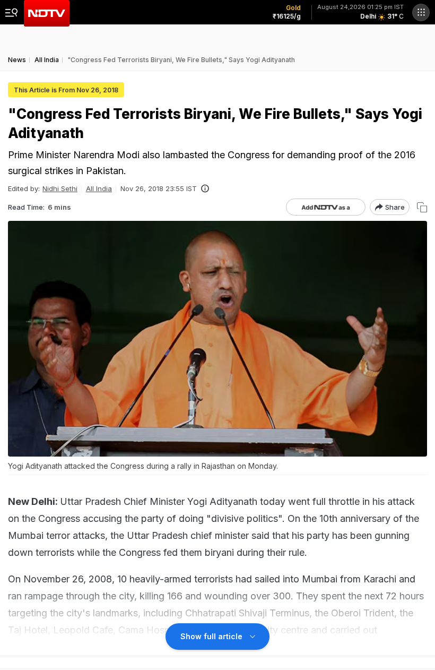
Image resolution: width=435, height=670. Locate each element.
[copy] (422, 207)
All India (99, 188)
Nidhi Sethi (59, 188)
